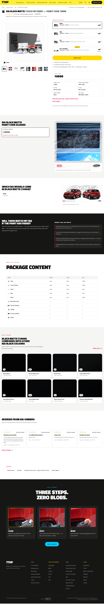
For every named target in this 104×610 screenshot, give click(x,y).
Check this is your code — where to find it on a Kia (65, 99)
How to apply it (56, 101)
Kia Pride (19, 470)
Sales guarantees (70, 586)
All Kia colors (96, 348)
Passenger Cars (35, 568)
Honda (50, 574)
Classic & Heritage (35, 574)
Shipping (85, 574)
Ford (49, 577)
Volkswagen (51, 565)
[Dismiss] (19, 604)
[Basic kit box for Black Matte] (4, 68)
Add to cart (77, 58)
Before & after (69, 583)
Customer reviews (62, 2)
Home (3, 7)
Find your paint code (42, 2)
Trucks (32, 580)
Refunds (85, 577)
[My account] (85, 2)
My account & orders (71, 565)
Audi (49, 580)
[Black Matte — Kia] (10, 68)
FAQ (70, 2)
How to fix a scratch (71, 574)
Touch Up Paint (20, 2)
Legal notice (86, 565)
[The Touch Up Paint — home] (5, 2)
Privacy (85, 580)
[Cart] (89, 2)
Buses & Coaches (35, 583)
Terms (85, 568)
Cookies (85, 583)
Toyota (50, 571)
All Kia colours (10, 470)
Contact (68, 588)
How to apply (52, 2)
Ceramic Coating (30, 2)
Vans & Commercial (35, 577)
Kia (15, 7)
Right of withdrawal (88, 571)
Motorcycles (34, 571)
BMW (49, 568)
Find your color (97, 2)
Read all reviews (6, 450)
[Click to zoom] (25, 42)
